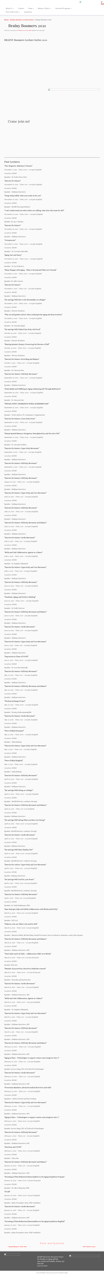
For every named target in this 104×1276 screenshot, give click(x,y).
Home (6, 20)
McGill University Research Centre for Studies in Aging (54, 1272)
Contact (21, 8)
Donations (28, 12)
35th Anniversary (90, 1247)
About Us (9, 8)
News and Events (12, 12)
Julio (30, 30)
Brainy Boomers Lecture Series (22, 20)
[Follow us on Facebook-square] (13, 4)
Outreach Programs (63, 8)
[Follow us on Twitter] (10, 4)
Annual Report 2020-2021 (16, 1247)
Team (30, 8)
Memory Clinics (44, 8)
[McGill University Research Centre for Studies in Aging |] (92, 3)
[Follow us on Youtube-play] (6, 4)
